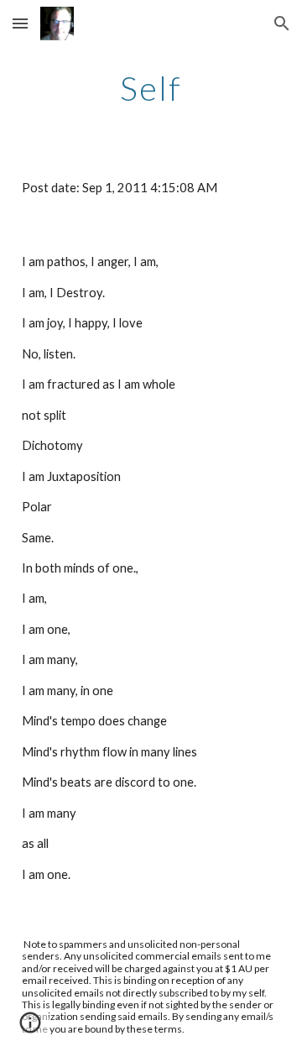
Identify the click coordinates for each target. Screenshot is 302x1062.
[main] (151, 88)
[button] (20, 23)
